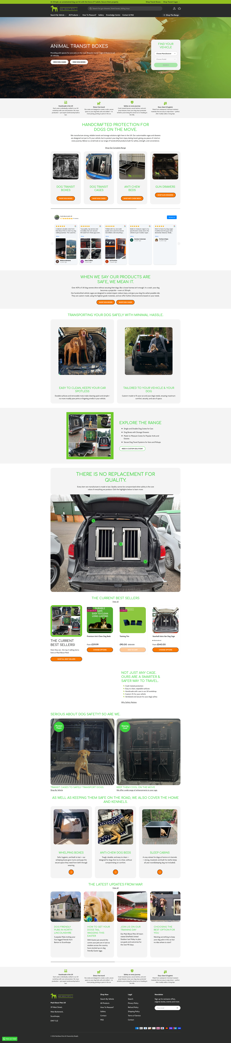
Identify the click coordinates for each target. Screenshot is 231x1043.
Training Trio (124, 636)
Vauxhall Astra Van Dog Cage (163, 636)
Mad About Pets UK (60, 1036)
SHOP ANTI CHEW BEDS (132, 198)
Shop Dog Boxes (105, 302)
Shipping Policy (134, 1011)
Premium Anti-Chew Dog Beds (99, 636)
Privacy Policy (133, 1003)
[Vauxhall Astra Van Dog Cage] (165, 620)
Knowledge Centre (113, 15)
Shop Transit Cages (170, 2)
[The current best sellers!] (66, 621)
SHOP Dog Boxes (65, 198)
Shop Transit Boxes (153, 2)
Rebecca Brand (65, 260)
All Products (73, 15)
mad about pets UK (66, 216)
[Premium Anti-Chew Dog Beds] (100, 620)
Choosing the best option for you (164, 930)
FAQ (102, 1020)
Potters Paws (163, 239)
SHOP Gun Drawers (165, 195)
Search (130, 999)
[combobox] (125, 8)
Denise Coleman (140, 239)
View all (116, 602)
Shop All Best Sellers (66, 659)
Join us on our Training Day (130, 928)
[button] (179, 8)
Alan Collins (89, 260)
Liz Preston (113, 260)
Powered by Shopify (72, 1036)
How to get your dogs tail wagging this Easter (98, 931)
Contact (103, 1015)
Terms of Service (134, 1015)
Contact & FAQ (128, 15)
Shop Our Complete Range (115, 148)
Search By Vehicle (57, 15)
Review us (172, 217)
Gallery (101, 15)
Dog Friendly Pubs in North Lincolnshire (63, 930)
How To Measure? (89, 15)
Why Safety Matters (129, 702)
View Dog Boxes (78, 62)
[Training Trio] (133, 620)
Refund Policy (133, 1007)
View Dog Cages (59, 62)
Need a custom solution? (132, 449)
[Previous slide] (52, 243)
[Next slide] (178, 243)
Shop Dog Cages (98, 198)
